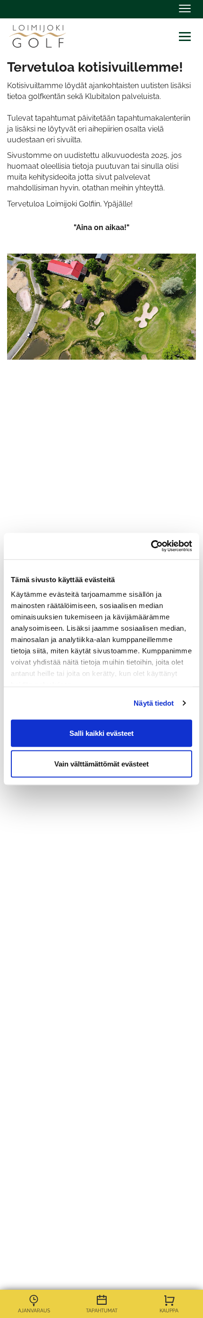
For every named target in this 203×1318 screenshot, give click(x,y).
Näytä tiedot (154, 703)
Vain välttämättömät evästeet (101, 764)
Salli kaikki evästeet (101, 733)
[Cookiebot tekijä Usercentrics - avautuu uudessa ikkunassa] (151, 546)
